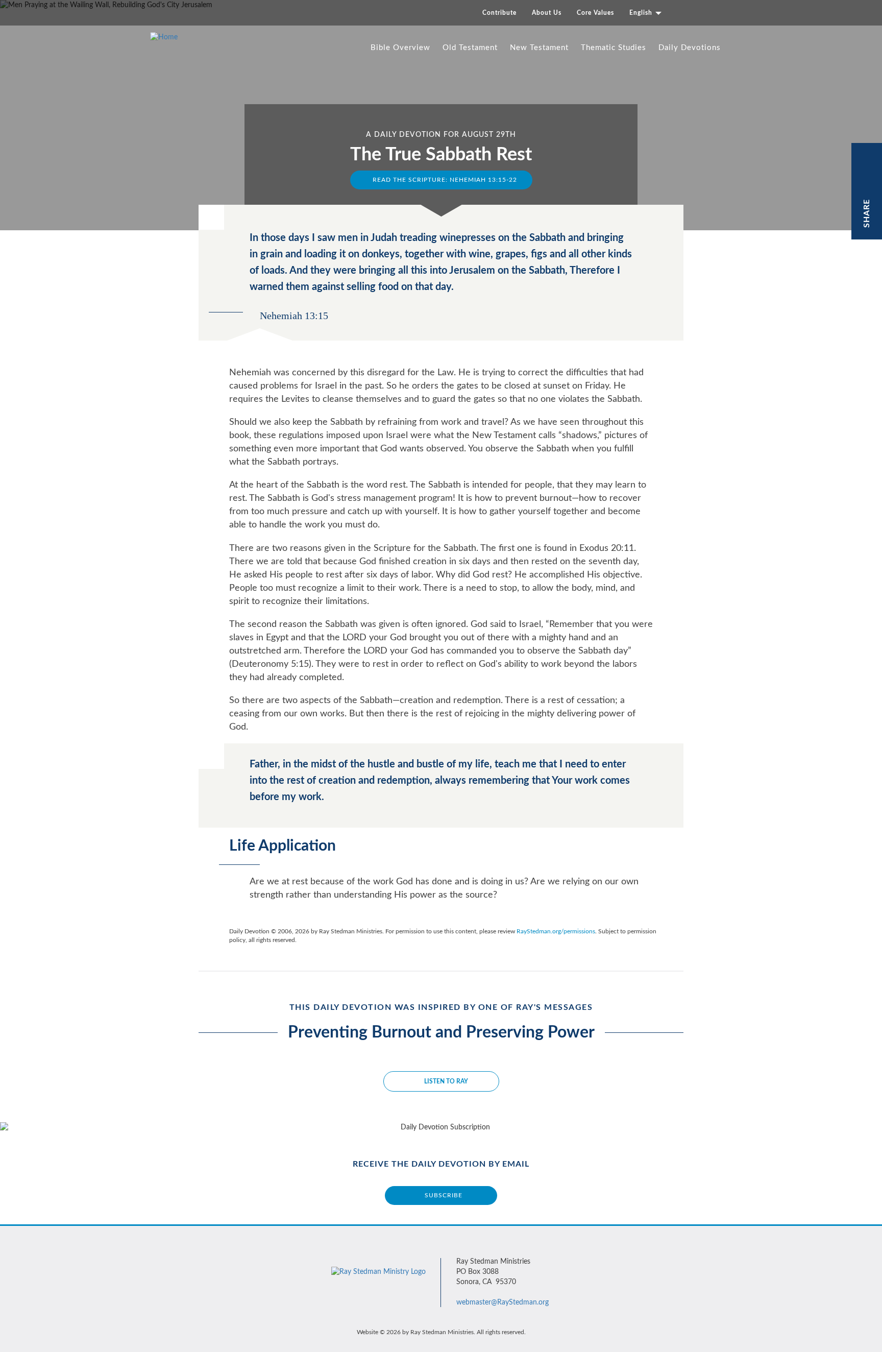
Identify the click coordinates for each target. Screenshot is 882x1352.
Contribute (499, 13)
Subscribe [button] (443, 1195)
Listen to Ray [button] (446, 1081)
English (641, 13)
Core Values (595, 13)
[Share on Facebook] (867, 158)
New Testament (539, 48)
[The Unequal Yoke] (651, 141)
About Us (546, 13)
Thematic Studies (613, 48)
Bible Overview (400, 48)
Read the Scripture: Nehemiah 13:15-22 (444, 180)
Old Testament (470, 48)
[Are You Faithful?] (231, 141)
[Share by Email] (867, 187)
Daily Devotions (689, 48)
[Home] (167, 37)
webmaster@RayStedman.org (502, 1302)
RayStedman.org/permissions (556, 931)
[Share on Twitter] (867, 173)
